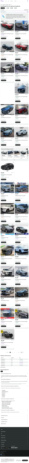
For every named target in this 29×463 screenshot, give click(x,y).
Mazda (9, 4)
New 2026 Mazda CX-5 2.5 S (4, 156)
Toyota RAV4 (3, 390)
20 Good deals (21, 360)
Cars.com (11, 459)
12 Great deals (21, 363)
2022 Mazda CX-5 (3, 365)
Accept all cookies (25, 460)
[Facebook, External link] (13, 447)
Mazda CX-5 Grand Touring (5, 406)
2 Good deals (21, 359)
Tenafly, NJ (7, 4)
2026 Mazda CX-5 (3, 359)
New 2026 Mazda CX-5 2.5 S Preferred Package (16, 156)
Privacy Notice (2, 452)
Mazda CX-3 (3, 394)
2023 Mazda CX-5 (3, 363)
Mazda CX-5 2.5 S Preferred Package (6, 401)
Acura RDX (3, 396)
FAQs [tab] (1, 371)
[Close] (28, 457)
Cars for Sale (4, 4)
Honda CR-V (3, 395)
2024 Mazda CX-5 (3, 362)
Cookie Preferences (2, 455)
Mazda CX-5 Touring (4, 405)
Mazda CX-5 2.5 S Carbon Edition (6, 404)
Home (1, 4)
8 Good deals (21, 365)
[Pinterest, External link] (16, 447)
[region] (14, 460)
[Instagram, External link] (15, 447)
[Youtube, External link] (14, 447)
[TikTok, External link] (11, 447)
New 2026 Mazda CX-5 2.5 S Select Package (10, 156)
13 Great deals (21, 362)
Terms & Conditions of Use (3, 451)
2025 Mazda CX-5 (3, 360)
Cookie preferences (18, 460)
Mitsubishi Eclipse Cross (5, 391)
